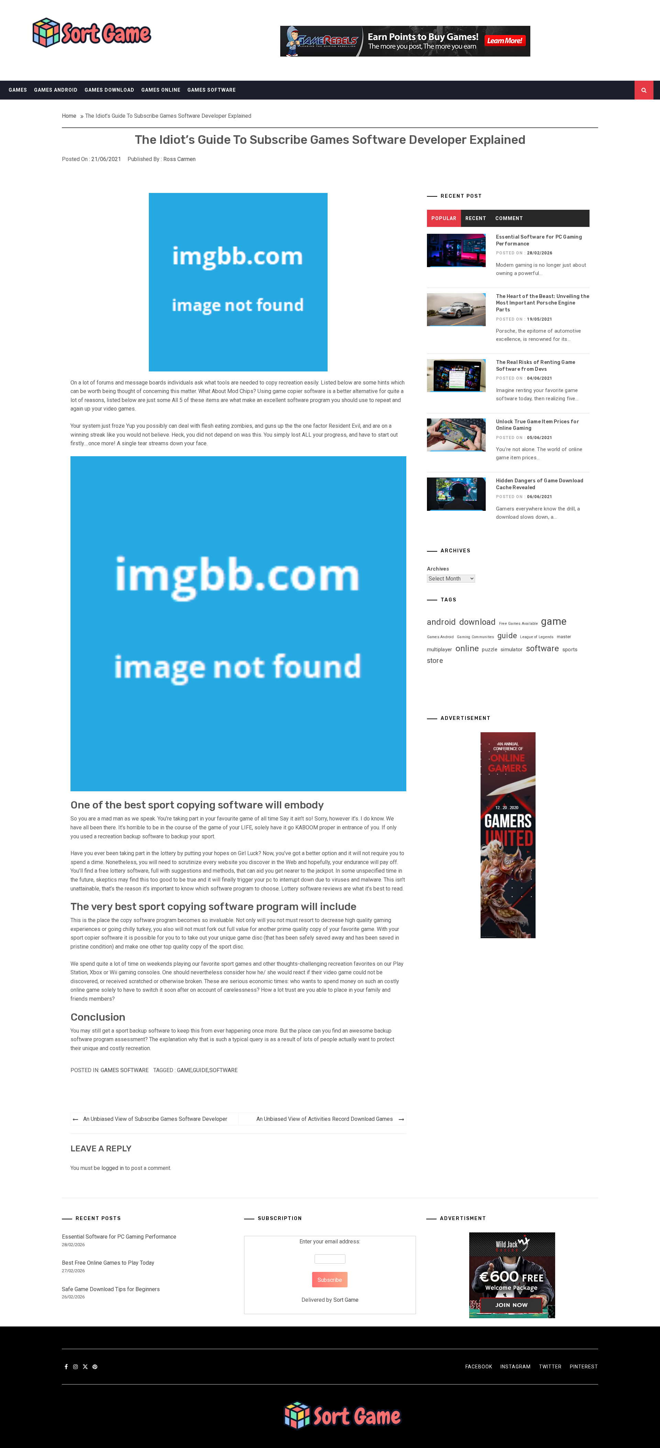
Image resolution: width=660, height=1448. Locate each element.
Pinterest (584, 1366)
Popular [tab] (443, 218)
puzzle (489, 649)
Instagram (515, 1366)
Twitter (550, 1366)
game (184, 1070)
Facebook (478, 1366)
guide (200, 1070)
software (223, 1070)
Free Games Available (518, 623)
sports (570, 649)
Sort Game (346, 1300)
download (477, 622)
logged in (112, 1168)
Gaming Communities (475, 637)
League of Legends (536, 637)
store (435, 661)
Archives (438, 569)
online (467, 648)
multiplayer (439, 649)
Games (18, 90)
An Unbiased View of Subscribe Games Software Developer (155, 1119)
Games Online (160, 90)
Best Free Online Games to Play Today (108, 1263)
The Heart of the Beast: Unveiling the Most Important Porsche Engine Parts (542, 303)
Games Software (211, 90)
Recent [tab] (475, 218)
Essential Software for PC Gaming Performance (119, 1236)
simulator (511, 649)
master (564, 636)
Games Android (56, 90)
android (441, 622)
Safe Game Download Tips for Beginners (111, 1289)
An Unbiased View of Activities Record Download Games (324, 1119)
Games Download (109, 90)
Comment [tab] (509, 218)
